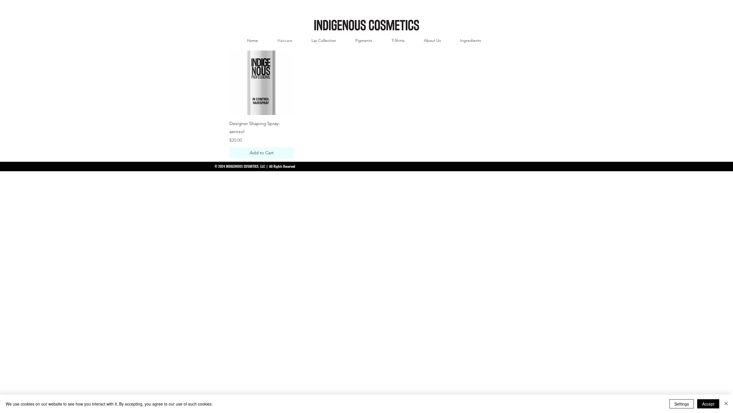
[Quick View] (261, 82)
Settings (681, 404)
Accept (708, 404)
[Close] (726, 403)
